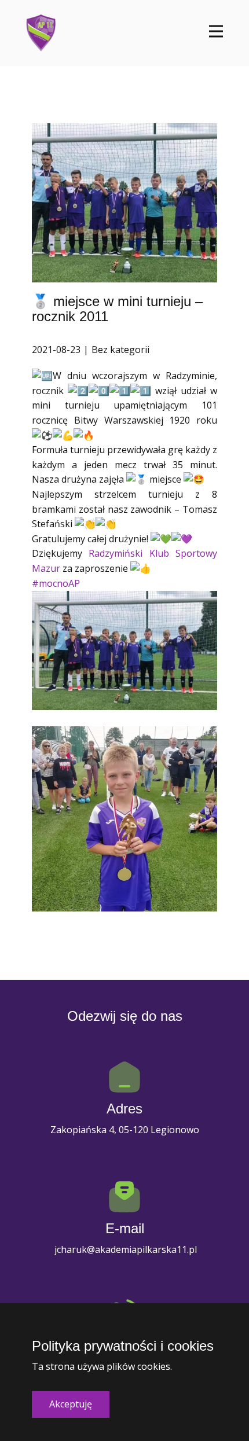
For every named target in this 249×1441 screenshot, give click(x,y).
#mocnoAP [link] (56, 583)
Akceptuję (70, 1404)
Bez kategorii (120, 349)
